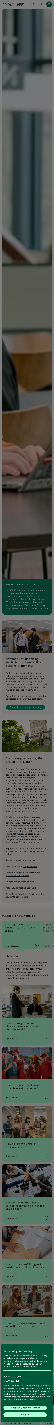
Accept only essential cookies (25, 1407)
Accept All (25, 1414)
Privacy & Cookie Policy (25, 1366)
